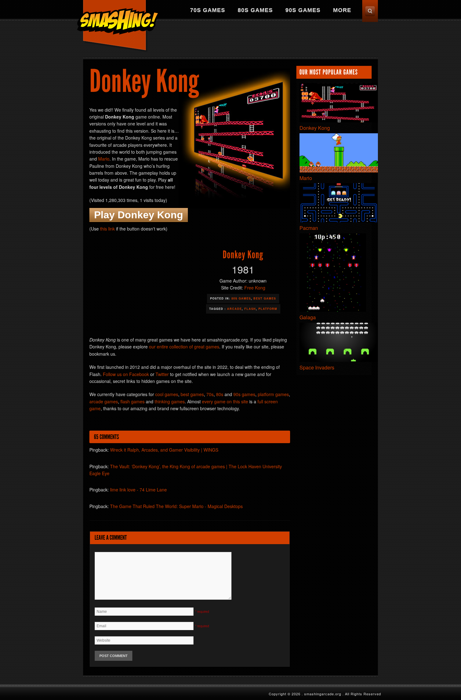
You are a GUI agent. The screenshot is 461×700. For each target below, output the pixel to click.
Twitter (162, 374)
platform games (273, 394)
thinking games (170, 401)
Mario (103, 159)
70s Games (207, 10)
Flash (250, 309)
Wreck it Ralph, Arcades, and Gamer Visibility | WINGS (164, 450)
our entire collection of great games (184, 346)
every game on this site (225, 401)
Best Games (264, 298)
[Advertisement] (264, 39)
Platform (267, 309)
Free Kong (254, 287)
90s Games (303, 10)
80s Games (255, 10)
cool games (166, 394)
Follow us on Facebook (126, 374)
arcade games (103, 401)
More (342, 10)
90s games (244, 394)
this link (107, 228)
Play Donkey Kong (138, 214)
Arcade (234, 309)
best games (192, 394)
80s (219, 394)
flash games (132, 401)
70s (210, 394)
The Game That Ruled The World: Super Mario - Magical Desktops (176, 506)
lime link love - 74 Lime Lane (138, 489)
